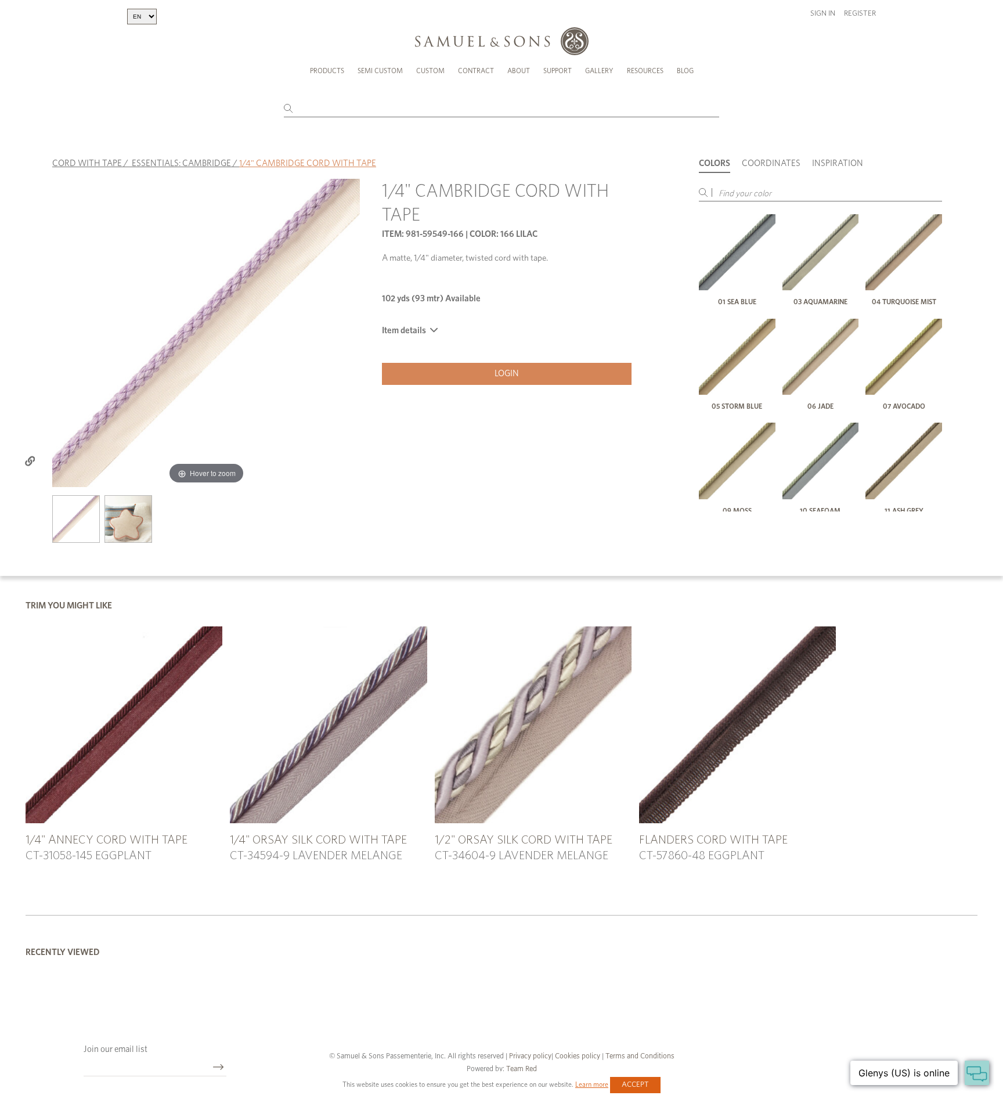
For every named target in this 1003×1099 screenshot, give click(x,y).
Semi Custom (380, 70)
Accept (635, 1085)
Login (507, 373)
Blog (685, 70)
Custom (430, 70)
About (518, 70)
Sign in (822, 13)
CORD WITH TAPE (87, 163)
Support (557, 70)
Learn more (591, 1084)
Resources (645, 70)
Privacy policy (530, 1056)
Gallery (599, 70)
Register (860, 13)
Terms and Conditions (639, 1056)
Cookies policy (577, 1056)
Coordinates (771, 163)
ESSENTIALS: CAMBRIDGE (181, 163)
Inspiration (837, 163)
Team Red (521, 1069)
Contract (476, 70)
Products (327, 70)
